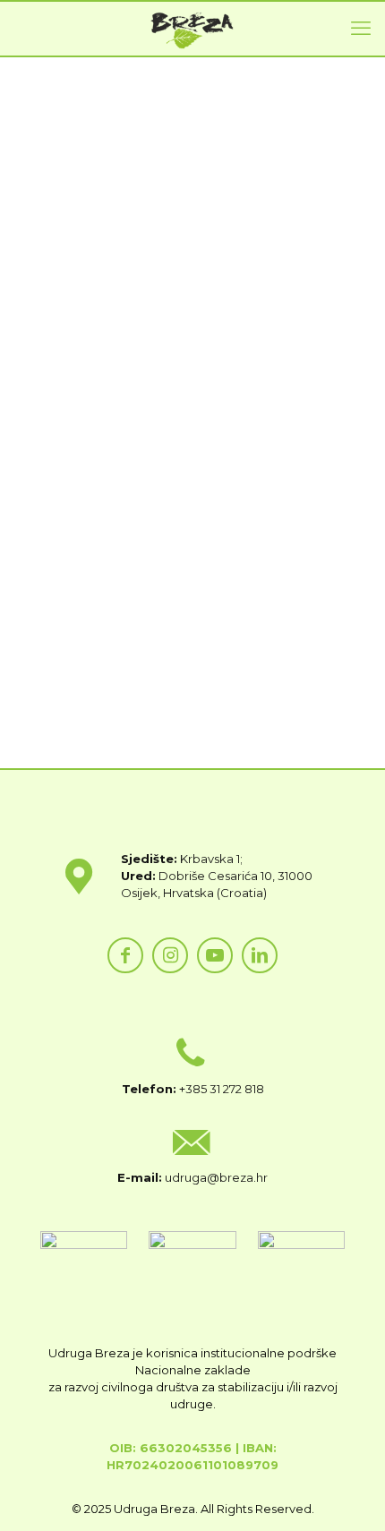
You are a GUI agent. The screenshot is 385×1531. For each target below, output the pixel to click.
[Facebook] (125, 955)
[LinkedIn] (260, 955)
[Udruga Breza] (192, 28)
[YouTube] (215, 955)
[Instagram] (170, 955)
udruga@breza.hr (216, 1177)
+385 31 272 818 (221, 1089)
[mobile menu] (361, 28)
